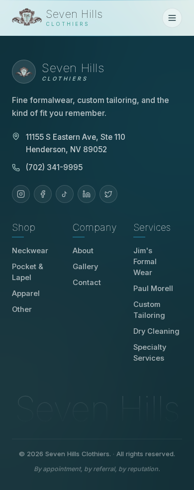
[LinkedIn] (87, 194)
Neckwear (30, 250)
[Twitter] (108, 194)
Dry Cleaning (156, 331)
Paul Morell (156, 288)
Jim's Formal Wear (157, 261)
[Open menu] (172, 18)
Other (22, 309)
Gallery (85, 266)
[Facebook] (43, 194)
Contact (87, 282)
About (83, 250)
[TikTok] (65, 194)
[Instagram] (21, 194)
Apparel (26, 293)
